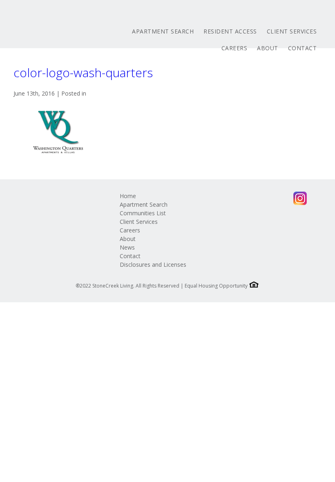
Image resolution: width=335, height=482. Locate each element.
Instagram (300, 198)
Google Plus (268, 198)
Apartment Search (163, 31)
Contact (302, 48)
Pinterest (284, 198)
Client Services (292, 31)
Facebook (220, 198)
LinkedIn (252, 198)
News (127, 247)
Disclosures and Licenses (153, 264)
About (267, 48)
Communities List (143, 213)
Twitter (236, 198)
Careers (234, 48)
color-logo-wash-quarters (83, 72)
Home (128, 196)
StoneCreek (62, 29)
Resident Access (230, 31)
